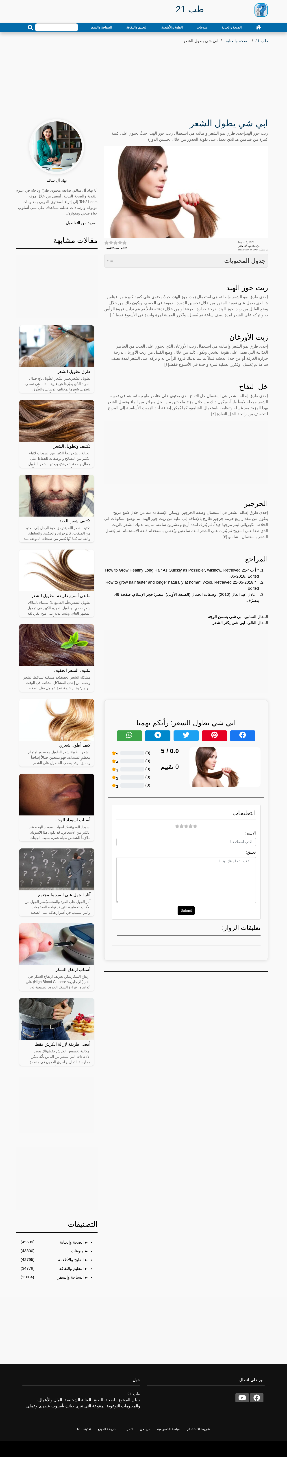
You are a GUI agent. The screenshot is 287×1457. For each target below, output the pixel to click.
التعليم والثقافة (136, 27)
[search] (30, 28)
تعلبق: (251, 852)
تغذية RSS (84, 1429)
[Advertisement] (143, 78)
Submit (186, 910)
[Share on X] (186, 735)
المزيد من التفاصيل (82, 223)
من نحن (145, 1429)
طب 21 (261, 41)
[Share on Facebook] (242, 735)
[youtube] (242, 1397)
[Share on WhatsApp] (129, 735)
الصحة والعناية (232, 27)
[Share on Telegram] (157, 735)
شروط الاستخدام (198, 1429)
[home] (258, 27)
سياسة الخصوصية (168, 1429)
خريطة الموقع (107, 1429)
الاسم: (250, 833)
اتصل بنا (128, 1429)
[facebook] (256, 1397)
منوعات (202, 27)
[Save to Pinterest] (214, 735)
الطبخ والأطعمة (172, 27)
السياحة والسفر (101, 27)
